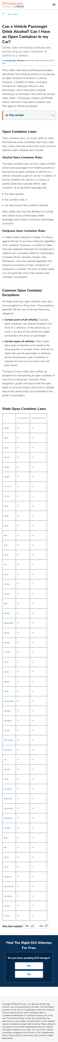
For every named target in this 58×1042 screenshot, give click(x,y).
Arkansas (7, 457)
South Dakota (8, 818)
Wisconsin (7, 906)
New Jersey (7, 711)
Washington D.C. (9, 886)
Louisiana (7, 594)
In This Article (15, 115)
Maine (5, 603)
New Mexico (7, 720)
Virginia (6, 867)
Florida (6, 506)
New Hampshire (9, 701)
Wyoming (7, 916)
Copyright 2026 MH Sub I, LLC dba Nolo (21, 1004)
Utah (5, 847)
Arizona (6, 447)
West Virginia (8, 896)
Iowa (5, 564)
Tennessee (7, 828)
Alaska (6, 438)
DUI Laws (13, 14)
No (41, 926)
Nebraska (7, 681)
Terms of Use (35, 1032)
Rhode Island (8, 798)
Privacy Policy (15, 1035)
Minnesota (7, 642)
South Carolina (8, 808)
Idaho (5, 535)
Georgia (6, 516)
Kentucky (7, 584)
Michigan (6, 633)
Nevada (6, 691)
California (6, 467)
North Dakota (8, 750)
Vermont (6, 857)
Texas (5, 838)
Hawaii (6, 525)
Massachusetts (8, 623)
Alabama (6, 428)
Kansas (6, 574)
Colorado (6, 477)
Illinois (5, 545)
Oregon (6, 779)
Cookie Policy (27, 1035)
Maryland (6, 613)
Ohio (5, 759)
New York (7, 730)
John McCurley (10, 60)
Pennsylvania (8, 789)
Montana (6, 672)
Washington (7, 877)
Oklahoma (7, 769)
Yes (27, 926)
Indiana (6, 555)
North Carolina (8, 740)
